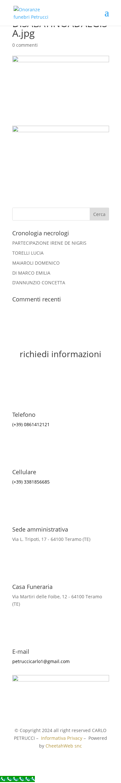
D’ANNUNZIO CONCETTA (38, 282)
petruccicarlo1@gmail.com (41, 661)
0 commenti (25, 45)
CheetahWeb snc (63, 746)
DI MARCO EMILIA (31, 273)
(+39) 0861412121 (31, 424)
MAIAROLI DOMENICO (36, 263)
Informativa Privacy (61, 738)
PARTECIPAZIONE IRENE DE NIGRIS (49, 243)
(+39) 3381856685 (31, 482)
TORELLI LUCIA (28, 253)
